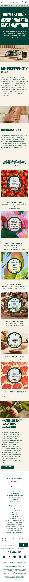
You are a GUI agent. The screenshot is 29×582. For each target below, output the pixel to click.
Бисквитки (14, 500)
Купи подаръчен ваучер (14, 524)
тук (23, 577)
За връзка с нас (14, 512)
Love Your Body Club (14, 510)
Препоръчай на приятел (14, 523)
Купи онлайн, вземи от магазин (14, 520)
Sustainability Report (14, 531)
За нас (14, 508)
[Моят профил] (22, 2)
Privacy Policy (15, 548)
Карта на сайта (14, 502)
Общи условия (14, 494)
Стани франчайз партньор (15, 528)
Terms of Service (21, 548)
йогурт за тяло (10, 81)
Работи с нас (14, 516)
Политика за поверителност (14, 496)
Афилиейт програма (14, 518)
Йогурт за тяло (11, 8)
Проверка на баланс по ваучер (14, 527)
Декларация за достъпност (14, 533)
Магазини (14, 514)
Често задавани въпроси (14, 498)
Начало (3, 8)
